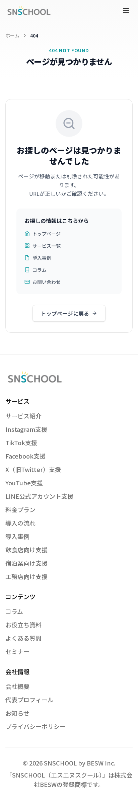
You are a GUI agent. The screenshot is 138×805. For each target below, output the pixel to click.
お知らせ (17, 713)
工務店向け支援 (26, 576)
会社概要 (17, 686)
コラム (39, 269)
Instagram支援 (26, 429)
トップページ (46, 233)
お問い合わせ (46, 281)
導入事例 (41, 257)
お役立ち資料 (23, 624)
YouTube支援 (24, 482)
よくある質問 (23, 638)
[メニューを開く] (126, 10)
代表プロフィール (29, 699)
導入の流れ (20, 522)
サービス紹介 (23, 415)
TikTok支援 (21, 442)
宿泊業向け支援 (26, 563)
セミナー (17, 651)
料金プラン (20, 509)
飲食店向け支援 (26, 549)
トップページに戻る (65, 313)
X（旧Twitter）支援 (33, 469)
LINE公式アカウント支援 (39, 496)
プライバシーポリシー (35, 726)
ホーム (12, 35)
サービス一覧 (46, 245)
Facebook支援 (25, 456)
